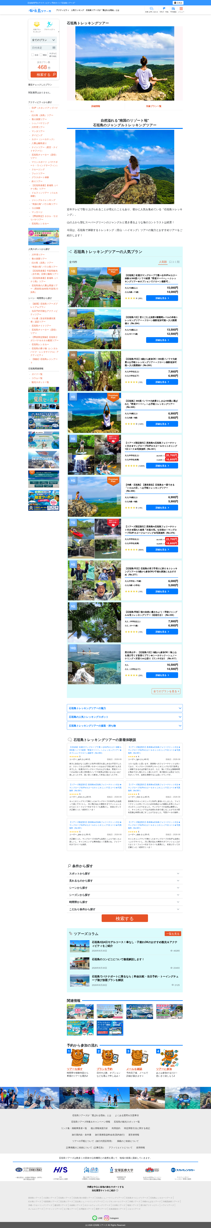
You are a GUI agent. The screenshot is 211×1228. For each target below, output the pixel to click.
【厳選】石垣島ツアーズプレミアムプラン (43, 305)
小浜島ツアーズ (49, 1197)
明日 (45, 55)
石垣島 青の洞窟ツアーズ (83, 1197)
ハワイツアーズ (167, 1205)
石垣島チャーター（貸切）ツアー (43, 156)
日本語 (179, 2)
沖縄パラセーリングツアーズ (40, 1205)
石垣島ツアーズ (64, 1197)
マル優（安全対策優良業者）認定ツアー (42, 320)
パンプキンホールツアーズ (116, 1201)
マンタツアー (38, 131)
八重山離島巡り (39, 143)
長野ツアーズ (101, 1208)
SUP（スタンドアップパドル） (44, 109)
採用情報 (140, 1147)
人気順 (163, 261)
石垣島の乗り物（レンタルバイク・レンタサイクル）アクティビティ (44, 351)
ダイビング (37, 135)
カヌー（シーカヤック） (43, 139)
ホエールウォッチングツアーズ (97, 1205)
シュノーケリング (40, 123)
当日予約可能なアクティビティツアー (43, 312)
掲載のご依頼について (128, 1140)
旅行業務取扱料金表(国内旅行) (110, 1134)
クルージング (38, 169)
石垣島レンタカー (40, 223)
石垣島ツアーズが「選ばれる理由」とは (102, 10)
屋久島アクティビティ (149, 1205)
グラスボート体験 (40, 177)
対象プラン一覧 (153, 106)
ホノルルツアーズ (35, 1208)
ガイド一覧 (37, 374)
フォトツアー (38, 173)
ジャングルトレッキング (43, 199)
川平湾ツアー (38, 127)
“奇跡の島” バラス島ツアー (44, 203)
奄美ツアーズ (132, 1205)
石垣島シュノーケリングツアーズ (110, 1197)
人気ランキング (77, 10)
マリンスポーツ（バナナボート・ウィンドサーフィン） (44, 163)
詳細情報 (95, 106)
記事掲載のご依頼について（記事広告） (85, 1147)
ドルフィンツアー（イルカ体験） (43, 194)
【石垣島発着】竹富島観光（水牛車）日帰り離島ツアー (44, 272)
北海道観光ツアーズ (117, 1208)
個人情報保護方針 (99, 1128)
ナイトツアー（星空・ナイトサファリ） (43, 148)
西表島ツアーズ (34, 1197)
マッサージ (37, 212)
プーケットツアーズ (53, 1208)
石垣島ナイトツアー (41, 325)
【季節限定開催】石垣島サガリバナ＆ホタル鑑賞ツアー (44, 338)
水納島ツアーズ (75, 1205)
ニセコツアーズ (133, 1208)
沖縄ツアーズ (134, 1201)
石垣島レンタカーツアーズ (161, 1197)
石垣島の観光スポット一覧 (127, 1121)
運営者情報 (133, 1134)
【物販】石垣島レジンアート (43, 360)
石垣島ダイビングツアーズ (137, 1197)
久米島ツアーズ (118, 1205)
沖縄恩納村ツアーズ (171, 1201)
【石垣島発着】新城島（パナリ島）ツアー (43, 186)
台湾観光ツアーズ (86, 1208)
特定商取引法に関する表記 (137, 1128)
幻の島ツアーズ (34, 1201)
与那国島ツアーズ (50, 1201)
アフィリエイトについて (121, 1147)
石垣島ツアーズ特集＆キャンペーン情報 (90, 1121)
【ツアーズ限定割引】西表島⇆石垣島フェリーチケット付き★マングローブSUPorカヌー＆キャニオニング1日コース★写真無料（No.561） (154, 750)
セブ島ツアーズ (70, 1208)
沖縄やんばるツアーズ (151, 1201)
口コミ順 (174, 261)
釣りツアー (37, 181)
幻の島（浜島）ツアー (42, 115)
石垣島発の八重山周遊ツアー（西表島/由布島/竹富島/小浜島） (44, 289)
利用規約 (116, 1128)
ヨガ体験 (36, 207)
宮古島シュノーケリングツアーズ (89, 1201)
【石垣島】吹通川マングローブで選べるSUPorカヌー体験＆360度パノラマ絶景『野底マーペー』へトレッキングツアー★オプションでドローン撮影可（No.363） (95, 750)
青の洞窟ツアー (39, 119)
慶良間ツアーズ (60, 1205)
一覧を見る (172, 933)
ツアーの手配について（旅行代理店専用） (92, 1140)
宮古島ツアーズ (66, 1201)
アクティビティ (62, 10)
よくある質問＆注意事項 (127, 1115)
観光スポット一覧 (40, 382)
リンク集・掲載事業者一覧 (74, 1128)
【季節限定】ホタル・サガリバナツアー (43, 217)
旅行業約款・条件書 (81, 1134)
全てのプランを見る (165, 691)
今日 (36, 55)
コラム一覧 (37, 378)
